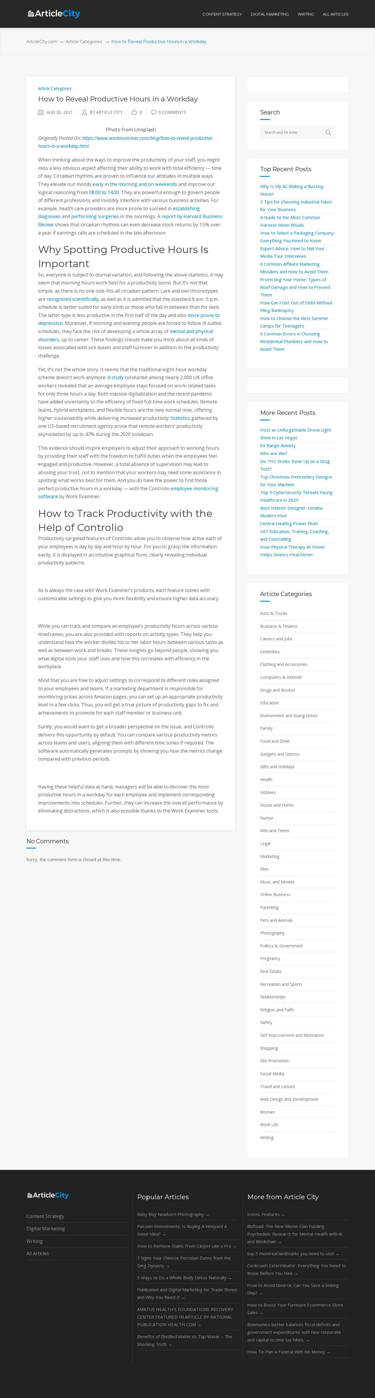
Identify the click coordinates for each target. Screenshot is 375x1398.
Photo (113, 130)
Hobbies (268, 792)
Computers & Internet (281, 677)
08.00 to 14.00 (104, 192)
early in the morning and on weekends (135, 184)
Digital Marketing (45, 1228)
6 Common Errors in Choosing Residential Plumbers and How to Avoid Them (294, 341)
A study (116, 377)
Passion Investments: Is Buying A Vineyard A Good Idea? (182, 1230)
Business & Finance (278, 626)
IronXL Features (266, 1214)
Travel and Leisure (277, 1086)
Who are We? (273, 453)
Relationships (272, 997)
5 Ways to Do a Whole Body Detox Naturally (184, 1277)
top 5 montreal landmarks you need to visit (293, 1253)
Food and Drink (274, 741)
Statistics (180, 418)
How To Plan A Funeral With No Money (289, 1352)
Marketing (269, 856)
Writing (266, 1137)
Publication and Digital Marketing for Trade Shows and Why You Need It (187, 1293)
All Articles (37, 1253)
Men (264, 869)
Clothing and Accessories (284, 664)
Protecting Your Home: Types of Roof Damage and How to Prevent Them (295, 287)
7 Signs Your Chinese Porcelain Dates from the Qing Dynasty (184, 1261)
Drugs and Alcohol (277, 690)
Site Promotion (274, 1060)
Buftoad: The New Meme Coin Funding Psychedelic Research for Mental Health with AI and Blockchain (295, 1233)
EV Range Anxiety (278, 445)
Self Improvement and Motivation (292, 1035)
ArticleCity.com (41, 41)
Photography (272, 933)
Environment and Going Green (288, 715)
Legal (265, 843)
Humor (266, 818)
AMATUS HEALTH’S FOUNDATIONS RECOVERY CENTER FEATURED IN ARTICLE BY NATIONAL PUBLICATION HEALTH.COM (185, 1316)
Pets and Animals (276, 920)
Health (266, 779)
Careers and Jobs (276, 639)
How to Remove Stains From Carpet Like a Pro (187, 1246)
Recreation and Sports (281, 984)
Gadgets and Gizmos (280, 754)
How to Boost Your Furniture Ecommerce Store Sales (295, 1308)
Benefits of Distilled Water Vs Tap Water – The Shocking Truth (184, 1340)
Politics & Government (281, 946)
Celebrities (270, 651)
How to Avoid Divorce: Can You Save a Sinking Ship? (293, 1289)
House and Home (277, 805)
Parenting (269, 907)
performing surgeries (95, 216)
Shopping (269, 1048)
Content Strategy (45, 1216)
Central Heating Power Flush (289, 523)
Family (266, 728)
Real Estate (271, 971)
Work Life (269, 1124)
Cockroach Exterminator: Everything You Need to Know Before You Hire (296, 1269)
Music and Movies (277, 882)
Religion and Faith (277, 1009)
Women (267, 1112)
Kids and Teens (274, 830)
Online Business (275, 894)
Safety (266, 1022)
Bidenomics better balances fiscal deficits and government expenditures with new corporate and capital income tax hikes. (294, 1332)
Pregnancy (270, 958)
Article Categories (84, 41)
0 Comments (172, 112)
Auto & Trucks (273, 613)
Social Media (272, 1073)
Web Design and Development (289, 1099)
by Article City (106, 112)
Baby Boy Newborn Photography (173, 1214)
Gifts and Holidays (277, 766)
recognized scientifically (72, 299)
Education (269, 702)
